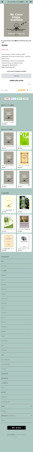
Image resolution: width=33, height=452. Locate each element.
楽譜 (2, 261)
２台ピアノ (3, 275)
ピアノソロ (3, 266)
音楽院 (3, 406)
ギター (2, 345)
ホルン (2, 308)
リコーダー (4, 322)
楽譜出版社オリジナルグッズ (8, 415)
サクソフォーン (4, 298)
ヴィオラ (3, 331)
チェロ (2, 336)
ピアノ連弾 (3, 270)
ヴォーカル (3, 350)
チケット (3, 420)
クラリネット (4, 289)
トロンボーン (4, 312)
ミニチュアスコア (5, 364)
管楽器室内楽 (4, 378)
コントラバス (4, 340)
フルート (3, 280)
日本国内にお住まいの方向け (16, 80)
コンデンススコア (5, 401)
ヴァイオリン (4, 326)
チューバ (3, 317)
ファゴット (3, 294)
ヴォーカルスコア (5, 359)
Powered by (15, 437)
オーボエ (3, 284)
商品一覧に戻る (16, 428)
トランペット (4, 303)
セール (2, 387)
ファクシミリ (4, 397)
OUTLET (3, 411)
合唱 (2, 355)
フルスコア (3, 369)
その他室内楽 (4, 383)
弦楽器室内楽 (4, 373)
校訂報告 (3, 392)
